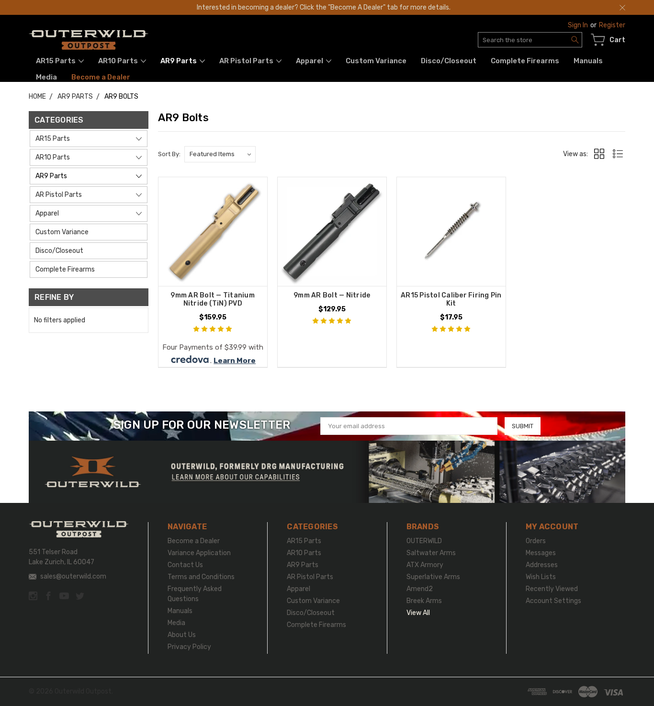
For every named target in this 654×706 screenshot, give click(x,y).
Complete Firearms (525, 61)
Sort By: (169, 154)
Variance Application (199, 553)
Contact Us (185, 565)
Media (46, 77)
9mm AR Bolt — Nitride (331, 295)
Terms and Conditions (201, 577)
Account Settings (553, 601)
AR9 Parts (179, 61)
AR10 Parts (118, 61)
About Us (182, 635)
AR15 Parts (56, 61)
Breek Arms (424, 601)
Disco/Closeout (448, 61)
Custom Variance (376, 61)
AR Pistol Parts (247, 61)
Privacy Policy (189, 647)
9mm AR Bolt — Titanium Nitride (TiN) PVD (212, 299)
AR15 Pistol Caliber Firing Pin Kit (451, 299)
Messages (541, 553)
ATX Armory (424, 565)
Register (612, 25)
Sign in (578, 25)
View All (418, 613)
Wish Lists (541, 577)
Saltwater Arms (431, 553)
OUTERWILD (424, 541)
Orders (536, 541)
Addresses (542, 565)
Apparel (310, 61)
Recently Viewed (552, 589)
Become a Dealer (100, 77)
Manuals (588, 61)
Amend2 (419, 589)
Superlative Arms (433, 577)
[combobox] (530, 39)
